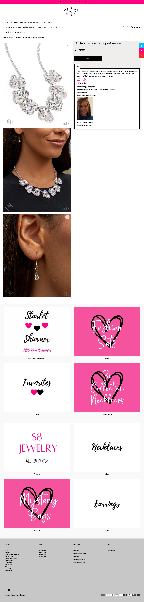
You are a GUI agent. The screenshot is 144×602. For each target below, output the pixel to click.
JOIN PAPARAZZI (111, 550)
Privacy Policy (42, 554)
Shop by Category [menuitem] (47, 22)
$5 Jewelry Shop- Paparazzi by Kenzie (86, 95)
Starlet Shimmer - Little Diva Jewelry (37, 358)
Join (6, 566)
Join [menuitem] (63, 27)
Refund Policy (8, 568)
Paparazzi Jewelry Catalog (11, 558)
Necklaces (107, 474)
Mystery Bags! (37, 530)
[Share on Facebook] (141, 45)
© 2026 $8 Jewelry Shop (9, 595)
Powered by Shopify (21, 595)
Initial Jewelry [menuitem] (42, 27)
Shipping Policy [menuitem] (20, 32)
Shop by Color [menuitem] (53, 27)
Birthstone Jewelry (9, 560)
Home (4, 38)
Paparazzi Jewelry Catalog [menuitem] (12, 27)
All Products (8, 552)
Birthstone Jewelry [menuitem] (29, 27)
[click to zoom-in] (67, 46)
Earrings (107, 530)
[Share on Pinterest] (141, 55)
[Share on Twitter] (141, 50)
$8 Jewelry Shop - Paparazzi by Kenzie (79, 2)
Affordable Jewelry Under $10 (12, 554)
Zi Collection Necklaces (107, 414)
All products (37, 474)
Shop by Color (8, 564)
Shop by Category (9, 556)
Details (77, 66)
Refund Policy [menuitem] (8, 32)
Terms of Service (43, 556)
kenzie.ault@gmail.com (79, 562)
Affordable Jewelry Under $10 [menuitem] (29, 22)
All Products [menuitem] (14, 22)
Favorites (37, 414)
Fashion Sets (107, 358)
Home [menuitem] (6, 22)
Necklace (11, 38)
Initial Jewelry (8, 562)
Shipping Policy (8, 570)
